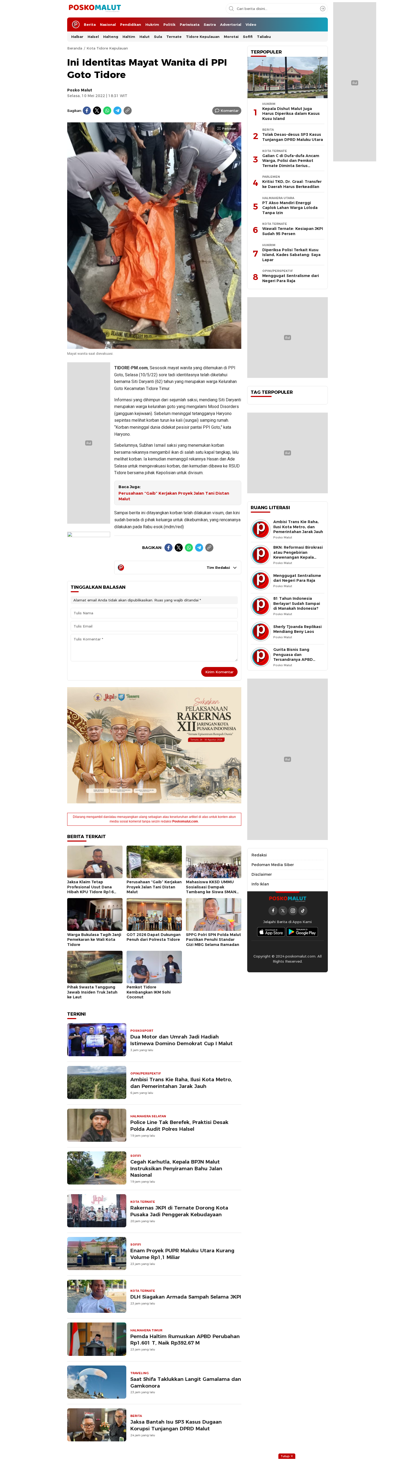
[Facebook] (87, 111)
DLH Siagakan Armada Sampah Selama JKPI (185, 1297)
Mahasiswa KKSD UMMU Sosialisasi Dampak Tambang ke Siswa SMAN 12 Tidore (211, 889)
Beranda (74, 48)
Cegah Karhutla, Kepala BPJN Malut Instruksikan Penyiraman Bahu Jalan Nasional (176, 1168)
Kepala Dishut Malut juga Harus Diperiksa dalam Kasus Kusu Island (291, 114)
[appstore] (271, 932)
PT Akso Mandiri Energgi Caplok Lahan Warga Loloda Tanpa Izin (290, 208)
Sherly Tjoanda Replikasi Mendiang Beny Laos (297, 629)
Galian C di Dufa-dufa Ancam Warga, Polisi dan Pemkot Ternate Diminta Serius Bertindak (290, 163)
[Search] (323, 8)
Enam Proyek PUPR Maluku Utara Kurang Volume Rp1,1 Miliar (182, 1253)
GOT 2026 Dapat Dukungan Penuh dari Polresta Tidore (154, 937)
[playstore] (302, 932)
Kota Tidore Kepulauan (107, 48)
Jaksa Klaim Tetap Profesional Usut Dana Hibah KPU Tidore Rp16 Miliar (90, 889)
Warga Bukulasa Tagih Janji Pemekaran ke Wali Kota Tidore (94, 939)
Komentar (230, 110)
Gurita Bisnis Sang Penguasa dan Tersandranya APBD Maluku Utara (293, 657)
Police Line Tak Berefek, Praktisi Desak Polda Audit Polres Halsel (179, 1125)
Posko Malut (79, 90)
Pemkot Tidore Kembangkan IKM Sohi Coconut (149, 992)
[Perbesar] (154, 346)
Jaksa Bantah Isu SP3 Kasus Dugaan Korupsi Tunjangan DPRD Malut (176, 1425)
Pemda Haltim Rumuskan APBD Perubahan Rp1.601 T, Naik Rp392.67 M (185, 1339)
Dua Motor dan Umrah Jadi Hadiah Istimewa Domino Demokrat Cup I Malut (181, 1040)
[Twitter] (97, 111)
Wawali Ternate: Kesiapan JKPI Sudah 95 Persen (292, 231)
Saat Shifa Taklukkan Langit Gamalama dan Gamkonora (185, 1382)
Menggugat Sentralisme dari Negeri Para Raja (290, 278)
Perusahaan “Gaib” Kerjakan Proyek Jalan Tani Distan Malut (174, 496)
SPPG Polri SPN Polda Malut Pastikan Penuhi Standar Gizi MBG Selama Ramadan (213, 939)
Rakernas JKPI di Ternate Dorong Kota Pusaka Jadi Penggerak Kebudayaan (179, 1211)
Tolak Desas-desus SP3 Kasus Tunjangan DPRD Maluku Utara (292, 137)
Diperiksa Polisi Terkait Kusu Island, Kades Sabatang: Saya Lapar (291, 255)
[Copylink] (128, 111)
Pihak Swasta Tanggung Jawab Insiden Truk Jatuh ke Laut (92, 992)
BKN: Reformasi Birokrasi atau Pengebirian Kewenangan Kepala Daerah (298, 555)
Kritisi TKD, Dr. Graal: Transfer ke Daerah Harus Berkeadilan (292, 184)
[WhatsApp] (107, 111)
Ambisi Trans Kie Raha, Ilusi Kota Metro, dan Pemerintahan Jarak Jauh (181, 1082)
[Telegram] (117, 111)
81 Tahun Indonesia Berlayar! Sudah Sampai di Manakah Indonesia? (296, 603)
